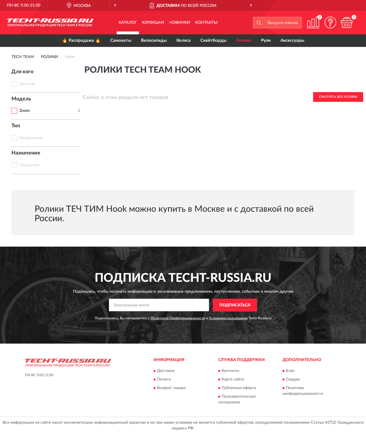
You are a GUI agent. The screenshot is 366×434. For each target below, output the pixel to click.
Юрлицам (153, 23)
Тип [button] (15, 125)
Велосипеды (154, 40)
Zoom (24, 111)
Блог (290, 371)
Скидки (293, 380)
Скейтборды (213, 40)
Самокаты (120, 40)
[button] (330, 22)
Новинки (179, 23)
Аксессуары (292, 40)
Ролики (243, 40)
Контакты (206, 23)
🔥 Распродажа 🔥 (81, 40)
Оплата (164, 380)
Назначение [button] (25, 153)
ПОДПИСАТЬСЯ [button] (234, 305)
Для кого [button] (22, 71)
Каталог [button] (128, 23)
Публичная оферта (239, 388)
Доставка (165, 371)
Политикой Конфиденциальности (178, 318)
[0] (346, 22)
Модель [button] (21, 99)
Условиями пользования (228, 318)
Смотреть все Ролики (338, 96)
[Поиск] (258, 22)
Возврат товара (171, 388)
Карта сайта (233, 380)
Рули (266, 40)
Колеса (183, 40)
